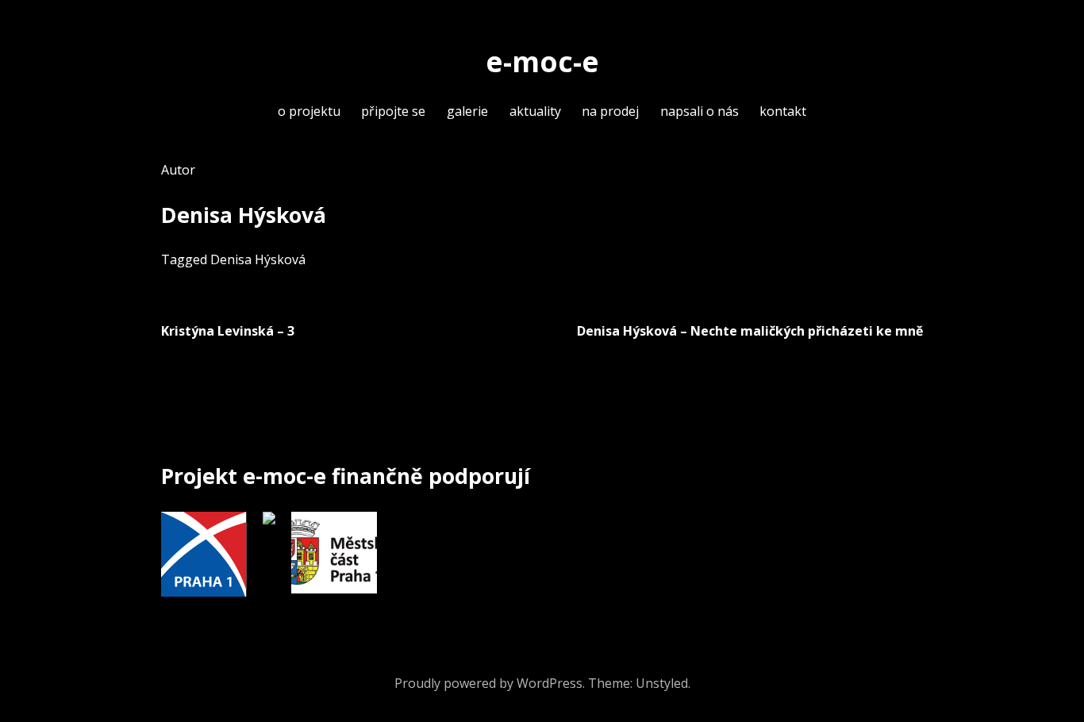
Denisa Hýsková (258, 259)
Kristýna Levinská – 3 (227, 331)
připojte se (393, 111)
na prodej (610, 111)
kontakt (782, 111)
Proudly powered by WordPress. (489, 683)
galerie (467, 111)
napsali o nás (699, 111)
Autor (178, 170)
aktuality (535, 111)
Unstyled (662, 683)
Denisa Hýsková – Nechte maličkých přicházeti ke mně (750, 331)
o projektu (309, 111)
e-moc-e (542, 61)
